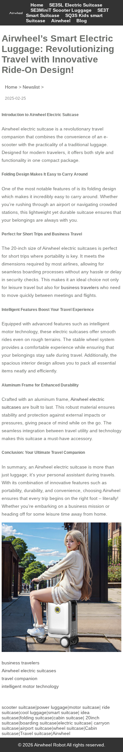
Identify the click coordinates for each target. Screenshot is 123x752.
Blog (81, 20)
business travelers (80, 287)
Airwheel (61, 20)
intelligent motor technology (30, 686)
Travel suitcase (35, 733)
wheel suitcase (68, 728)
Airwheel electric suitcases (29, 670)
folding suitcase (36, 717)
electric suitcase (74, 723)
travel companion (19, 678)
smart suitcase (63, 712)
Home (37, 5)
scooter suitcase (18, 707)
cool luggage (33, 712)
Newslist (31, 87)
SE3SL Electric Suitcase (75, 5)
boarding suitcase (38, 723)
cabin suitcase (68, 717)
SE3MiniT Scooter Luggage (61, 10)
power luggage (52, 707)
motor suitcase (84, 707)
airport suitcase (36, 728)
